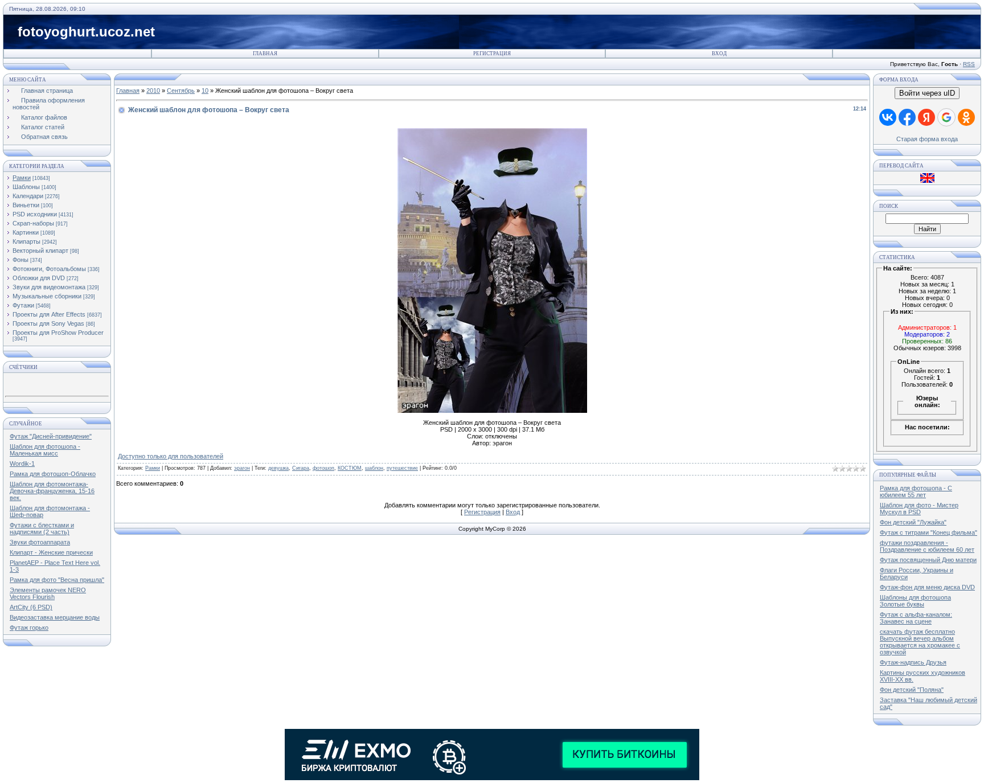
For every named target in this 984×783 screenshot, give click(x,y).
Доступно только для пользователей (170, 456)
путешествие (402, 468)
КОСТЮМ (350, 468)
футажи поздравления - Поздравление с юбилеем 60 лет (927, 546)
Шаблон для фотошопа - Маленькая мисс (45, 450)
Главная (265, 53)
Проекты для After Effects (49, 314)
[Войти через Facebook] (907, 117)
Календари (28, 195)
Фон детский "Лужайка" (913, 522)
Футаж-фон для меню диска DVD (927, 587)
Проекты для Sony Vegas (48, 323)
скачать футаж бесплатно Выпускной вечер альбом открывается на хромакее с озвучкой (920, 641)
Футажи (23, 305)
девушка (278, 468)
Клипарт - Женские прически (51, 552)
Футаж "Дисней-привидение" (51, 436)
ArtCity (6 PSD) (31, 607)
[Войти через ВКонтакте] (887, 117)
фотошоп (323, 468)
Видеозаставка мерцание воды (55, 617)
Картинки (26, 232)
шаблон (374, 468)
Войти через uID (927, 93)
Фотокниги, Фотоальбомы (49, 268)
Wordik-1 (22, 463)
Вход (719, 53)
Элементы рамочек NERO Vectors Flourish (48, 593)
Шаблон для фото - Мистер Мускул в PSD (919, 508)
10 (205, 90)
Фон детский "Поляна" (912, 689)
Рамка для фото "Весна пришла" (57, 579)
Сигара (300, 468)
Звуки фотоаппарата (40, 542)
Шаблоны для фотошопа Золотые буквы (915, 601)
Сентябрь (181, 90)
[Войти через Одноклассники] (966, 117)
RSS (969, 64)
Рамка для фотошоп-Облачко (53, 473)
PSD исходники (35, 214)
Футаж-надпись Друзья (913, 662)
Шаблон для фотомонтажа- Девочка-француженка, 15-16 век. (52, 491)
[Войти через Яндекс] (926, 117)
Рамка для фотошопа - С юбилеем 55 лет (916, 491)
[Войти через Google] (946, 117)
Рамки (22, 177)
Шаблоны (26, 186)
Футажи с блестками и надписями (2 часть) (42, 528)
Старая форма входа (927, 139)
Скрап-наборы (33, 223)
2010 (153, 90)
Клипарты (26, 241)
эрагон (242, 468)
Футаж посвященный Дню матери (928, 559)
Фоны (20, 259)
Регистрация (492, 53)
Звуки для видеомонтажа (49, 287)
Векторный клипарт (40, 250)
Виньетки (26, 205)
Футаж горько (29, 627)
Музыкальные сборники (47, 296)
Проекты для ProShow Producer (58, 332)
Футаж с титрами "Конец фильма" (928, 532)
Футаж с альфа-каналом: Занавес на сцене (916, 618)
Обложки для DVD (39, 277)
